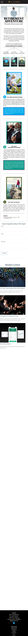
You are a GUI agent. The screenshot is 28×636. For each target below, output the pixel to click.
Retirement (14, 628)
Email (2, 233)
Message (3, 241)
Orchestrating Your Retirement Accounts (9, 316)
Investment (14, 629)
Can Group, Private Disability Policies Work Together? (12, 288)
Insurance (14, 632)
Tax (14, 634)
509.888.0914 (15, 614)
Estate (14, 631)
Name (2, 226)
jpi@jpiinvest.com (14, 620)
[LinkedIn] (14, 623)
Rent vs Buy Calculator (5, 343)
